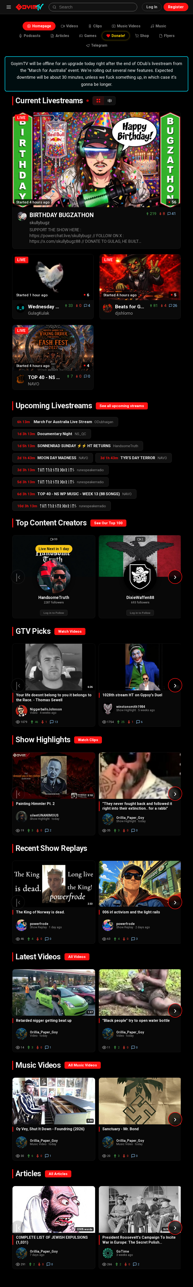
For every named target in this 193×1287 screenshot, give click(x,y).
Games (90, 35)
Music (161, 26)
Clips (97, 26)
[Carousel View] (109, 100)
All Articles (58, 1174)
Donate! (118, 35)
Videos (72, 26)
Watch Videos (70, 631)
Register (176, 7)
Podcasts (32, 35)
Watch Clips (88, 740)
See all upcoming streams (122, 406)
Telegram (99, 45)
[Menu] (9, 7)
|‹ (18, 577)
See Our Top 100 (108, 523)
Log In (151, 7)
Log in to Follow (54, 612)
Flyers (169, 35)
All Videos (77, 957)
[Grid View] (98, 100)
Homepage (41, 26)
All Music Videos (82, 1065)
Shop (144, 35)
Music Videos (129, 26)
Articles (62, 35)
